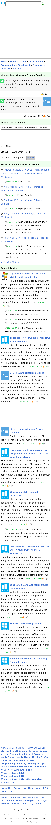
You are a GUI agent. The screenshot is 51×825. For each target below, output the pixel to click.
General (43, 751)
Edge (35, 751)
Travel (23, 804)
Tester (4, 797)
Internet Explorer (33, 754)
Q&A (46, 800)
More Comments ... (10, 262)
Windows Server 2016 (13, 779)
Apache (42, 748)
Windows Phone (23, 770)
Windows (33, 797)
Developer (14, 797)
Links (39, 800)
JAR (41, 797)
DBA (24, 797)
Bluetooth (6, 751)
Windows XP (8, 782)
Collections (20, 788)
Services (5, 69)
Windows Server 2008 (13, 773)
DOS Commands (22, 751)
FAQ (31, 804)
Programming (8, 65)
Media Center (8, 757)
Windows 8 (7, 770)
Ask (10, 791)
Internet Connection (12, 754)
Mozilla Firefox (40, 757)
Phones (15, 804)
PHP (32, 760)
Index (39, 788)
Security (21, 763)
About (31, 788)
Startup (17, 69)
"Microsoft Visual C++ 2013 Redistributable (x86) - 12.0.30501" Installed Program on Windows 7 (25, 173)
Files (9, 800)
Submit (30, 158)
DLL (3, 800)
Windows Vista (34, 779)
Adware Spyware (27, 748)
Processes (39, 65)
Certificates (19, 800)
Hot (10, 788)
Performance (36, 62)
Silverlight (33, 763)
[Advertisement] (25, 32)
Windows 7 (24, 65)
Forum (38, 804)
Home (4, 62)
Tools (4, 767)
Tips (42, 763)
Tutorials (13, 767)
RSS (45, 788)
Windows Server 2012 (13, 776)
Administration (18, 62)
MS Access (7, 760)
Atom (4, 791)
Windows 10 (26, 767)
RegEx (31, 800)
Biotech (5, 804)
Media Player (24, 757)
